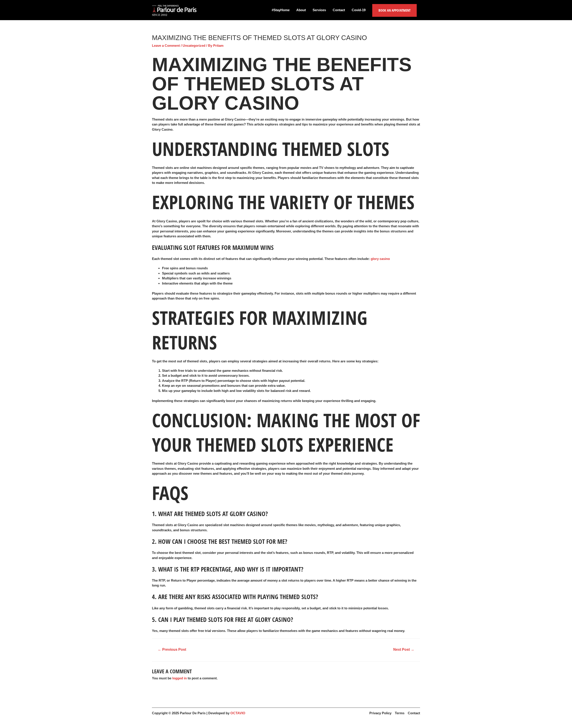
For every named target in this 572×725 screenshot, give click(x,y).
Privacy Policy (380, 713)
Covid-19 (359, 10)
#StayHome (281, 10)
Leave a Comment (166, 45)
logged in (179, 678)
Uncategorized (194, 45)
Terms (399, 713)
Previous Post (172, 649)
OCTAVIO (237, 713)
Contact (339, 10)
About (301, 10)
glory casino (380, 259)
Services (319, 10)
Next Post (403, 649)
